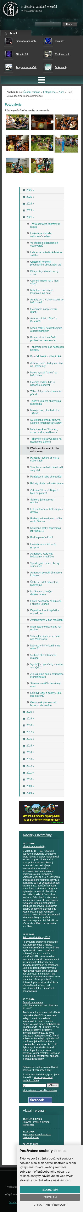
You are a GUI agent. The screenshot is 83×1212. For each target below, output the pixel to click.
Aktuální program (34, 1110)
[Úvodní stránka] (10, 9)
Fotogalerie (49, 92)
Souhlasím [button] (50, 1189)
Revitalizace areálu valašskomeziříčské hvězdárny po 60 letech (40, 1005)
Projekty (59, 41)
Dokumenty (61, 67)
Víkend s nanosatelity (34, 846)
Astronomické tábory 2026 (36, 937)
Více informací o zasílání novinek (40, 1090)
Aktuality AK (22, 54)
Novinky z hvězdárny (37, 835)
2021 (61, 92)
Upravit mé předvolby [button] (50, 1204)
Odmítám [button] (50, 1197)
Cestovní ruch (62, 54)
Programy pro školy (26, 41)
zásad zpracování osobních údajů (38, 1079)
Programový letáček (26, 67)
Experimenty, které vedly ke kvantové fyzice (37, 1136)
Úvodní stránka (31, 92)
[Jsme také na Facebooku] (40, 1101)
